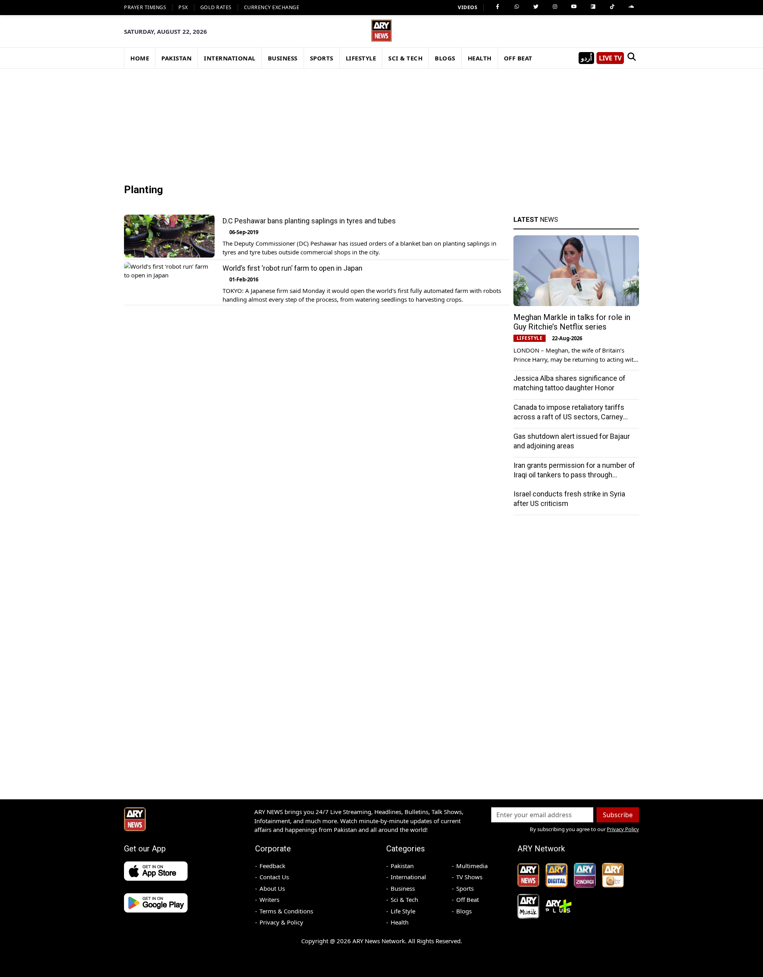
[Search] (631, 58)
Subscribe (618, 814)
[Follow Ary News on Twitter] (536, 7)
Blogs (464, 911)
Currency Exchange (272, 7)
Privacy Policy (623, 829)
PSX (183, 7)
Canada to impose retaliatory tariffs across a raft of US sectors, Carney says (568, 416)
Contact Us (274, 877)
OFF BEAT (518, 58)
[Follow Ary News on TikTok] (612, 7)
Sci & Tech (404, 899)
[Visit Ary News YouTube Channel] (574, 7)
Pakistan (402, 866)
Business (403, 888)
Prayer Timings (145, 7)
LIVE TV (610, 58)
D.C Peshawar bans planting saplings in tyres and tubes (309, 221)
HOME (139, 58)
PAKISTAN (176, 58)
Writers (269, 899)
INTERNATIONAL (230, 58)
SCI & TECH (405, 58)
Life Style (403, 911)
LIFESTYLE (361, 58)
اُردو (586, 58)
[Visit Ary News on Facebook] (497, 7)
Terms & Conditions (286, 911)
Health (400, 922)
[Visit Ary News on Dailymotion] (593, 7)
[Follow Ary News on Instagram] (555, 7)
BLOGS (445, 58)
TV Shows (469, 877)
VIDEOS (467, 7)
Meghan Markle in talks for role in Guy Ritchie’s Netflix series (571, 321)
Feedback (272, 866)
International (408, 877)
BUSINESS (283, 58)
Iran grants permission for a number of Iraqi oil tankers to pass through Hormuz (574, 474)
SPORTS (321, 58)
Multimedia (472, 866)
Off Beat (467, 899)
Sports (465, 888)
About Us (272, 888)
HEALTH (480, 58)
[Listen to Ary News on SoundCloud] (631, 7)
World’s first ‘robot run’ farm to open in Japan (292, 268)
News (535, 219)
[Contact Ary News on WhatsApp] (517, 7)
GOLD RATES (216, 7)
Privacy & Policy (281, 922)
